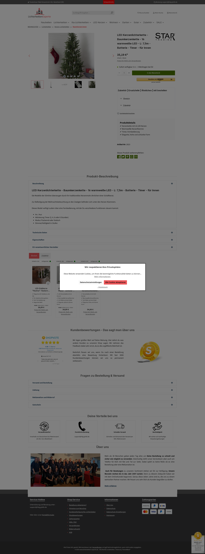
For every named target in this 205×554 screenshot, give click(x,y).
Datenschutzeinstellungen (91, 282)
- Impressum (102, 287)
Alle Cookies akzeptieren (115, 282)
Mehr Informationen (102, 276)
